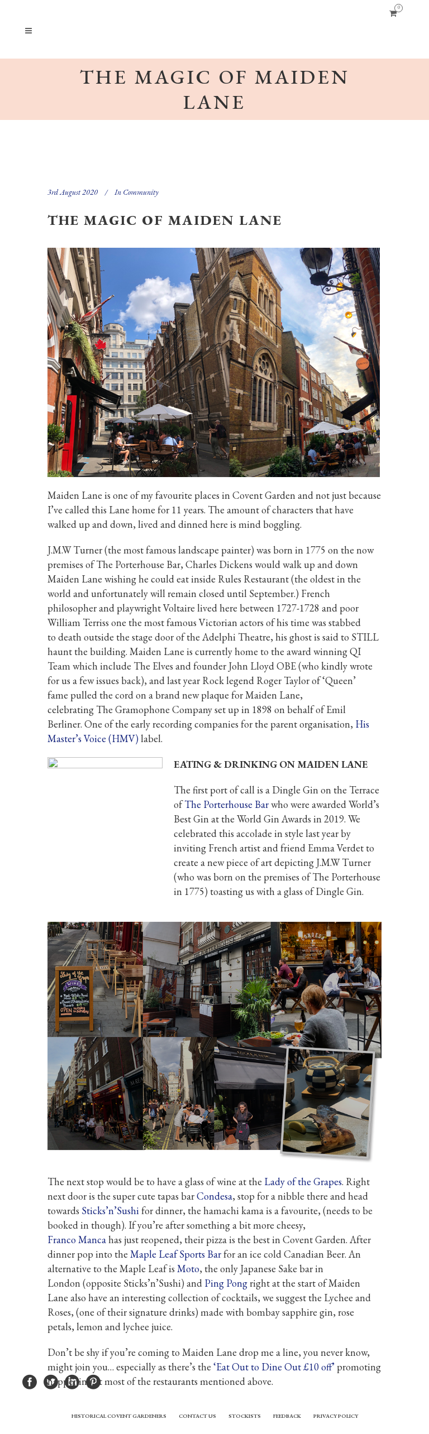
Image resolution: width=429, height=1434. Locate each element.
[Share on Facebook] (29, 1380)
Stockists (244, 1415)
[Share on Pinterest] (93, 1380)
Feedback (287, 1415)
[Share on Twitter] (51, 1380)
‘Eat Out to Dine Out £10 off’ (274, 1366)
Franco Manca (76, 1239)
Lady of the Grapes (303, 1181)
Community (141, 192)
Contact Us (197, 1415)
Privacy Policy (335, 1415)
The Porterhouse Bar (226, 804)
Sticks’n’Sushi (110, 1210)
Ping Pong (225, 1283)
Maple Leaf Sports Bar (175, 1254)
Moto (188, 1268)
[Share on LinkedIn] (72, 1380)
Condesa (214, 1196)
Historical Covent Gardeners (119, 1415)
